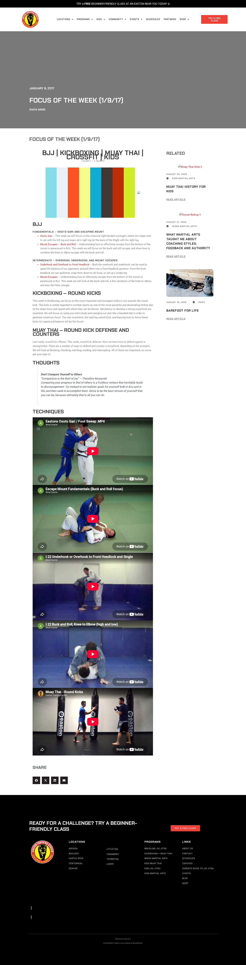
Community (116, 19)
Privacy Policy (123, 939)
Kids (99, 19)
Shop (183, 19)
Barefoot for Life (182, 311)
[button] (36, 780)
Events (134, 19)
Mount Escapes (49, 276)
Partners (170, 19)
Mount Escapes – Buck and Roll (58, 244)
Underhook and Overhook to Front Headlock (64, 264)
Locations (63, 19)
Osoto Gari (46, 235)
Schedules (153, 19)
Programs (83, 19)
